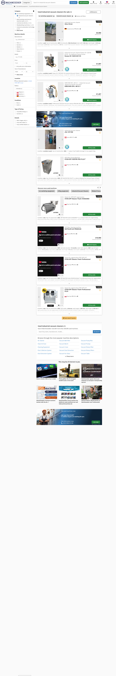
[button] (113, 2)
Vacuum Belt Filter (64, 340)
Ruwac (19, 51)
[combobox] (24, 88)
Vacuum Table (85, 353)
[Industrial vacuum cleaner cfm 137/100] (51, 139)
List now (95, 124)
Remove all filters (81, 16)
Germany (22, 96)
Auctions (20, 113)
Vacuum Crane (63, 347)
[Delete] (53, 16)
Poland (21, 92)
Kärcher (19, 45)
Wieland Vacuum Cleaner (99, 191)
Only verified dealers (23, 124)
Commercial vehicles (24, 23)
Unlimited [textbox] (19, 88)
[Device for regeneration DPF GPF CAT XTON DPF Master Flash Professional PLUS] (51, 297)
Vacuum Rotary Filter (87, 347)
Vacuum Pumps (85, 344)
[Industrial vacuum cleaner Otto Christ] (51, 31)
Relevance (94, 12)
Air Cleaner (41, 340)
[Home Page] (14, 6)
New (18, 103)
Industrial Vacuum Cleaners (80, 191)
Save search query (70, 318)
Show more (70, 356)
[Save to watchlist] (100, 25)
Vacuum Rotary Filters (87, 350)
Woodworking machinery (25, 25)
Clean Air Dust (42, 344)
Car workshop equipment (25, 13)
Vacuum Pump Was (87, 340)
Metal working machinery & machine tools (24, 20)
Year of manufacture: (20, 69)
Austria (21, 94)
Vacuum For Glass (64, 353)
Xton (19, 43)
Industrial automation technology (25, 28)
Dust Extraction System (45, 353)
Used (18, 105)
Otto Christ (20, 49)
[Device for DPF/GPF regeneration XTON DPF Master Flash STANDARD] (51, 206)
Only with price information (23, 66)
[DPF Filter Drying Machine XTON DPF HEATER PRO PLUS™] (51, 166)
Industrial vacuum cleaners (26, 16)
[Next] (62, 31)
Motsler (19, 47)
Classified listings (22, 111)
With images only (22, 120)
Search (74, 2)
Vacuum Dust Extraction (66, 350)
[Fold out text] (69, 48)
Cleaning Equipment (44, 347)
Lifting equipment (63, 191)
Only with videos (22, 122)
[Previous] (38, 31)
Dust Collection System (44, 350)
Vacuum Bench (63, 344)
